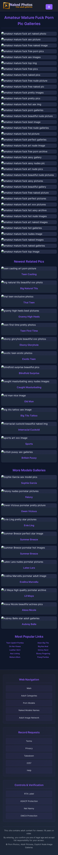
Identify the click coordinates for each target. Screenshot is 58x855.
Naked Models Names (29, 710)
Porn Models (29, 703)
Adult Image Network (29, 717)
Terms (29, 741)
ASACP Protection (29, 801)
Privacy (29, 748)
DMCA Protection (29, 816)
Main (29, 688)
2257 (29, 763)
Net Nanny (29, 808)
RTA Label (29, 794)
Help (29, 770)
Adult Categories (29, 695)
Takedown (29, 756)
